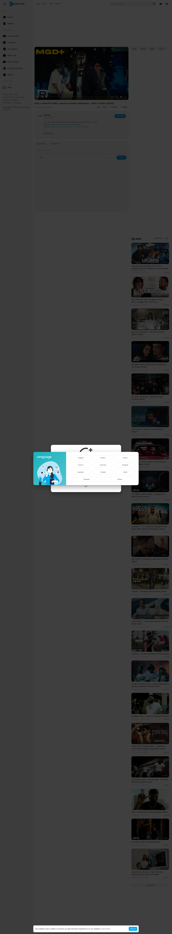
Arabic (102, 458)
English (80, 458)
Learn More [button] (105, 929)
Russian (125, 465)
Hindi (125, 472)
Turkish (103, 472)
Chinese (86, 479)
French (80, 465)
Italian (119, 479)
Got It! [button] (132, 929)
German (103, 465)
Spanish (81, 472)
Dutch (125, 458)
